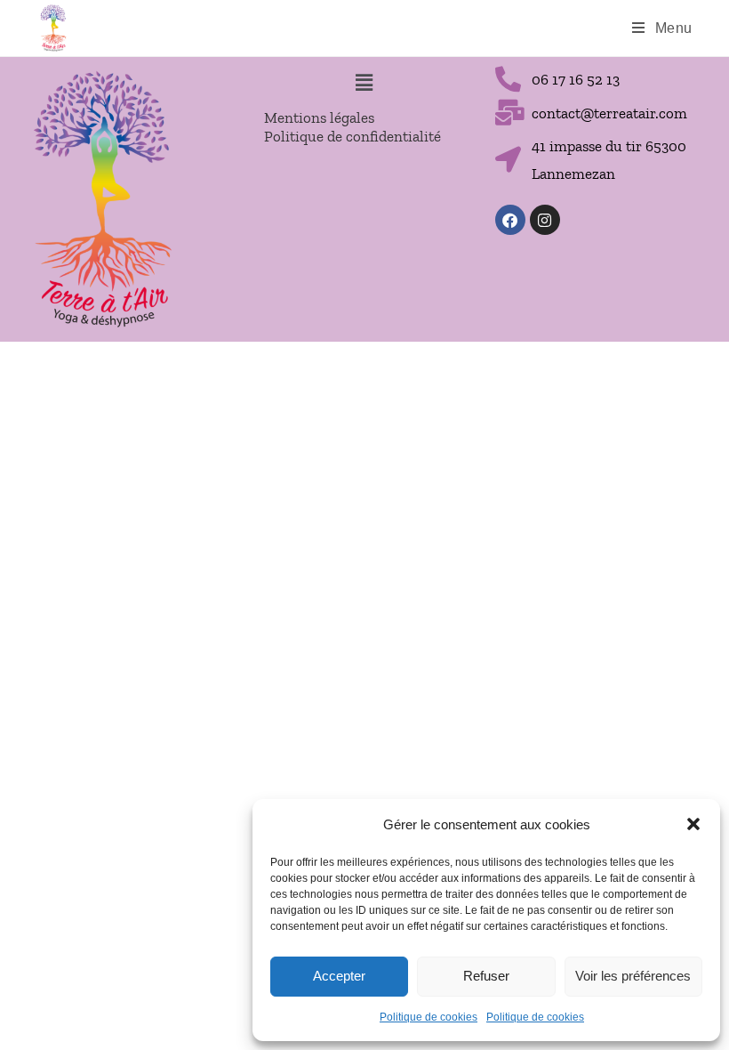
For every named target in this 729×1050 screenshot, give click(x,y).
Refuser (486, 975)
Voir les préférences (633, 975)
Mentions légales (319, 117)
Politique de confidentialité (352, 136)
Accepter (339, 975)
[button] (693, 824)
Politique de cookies (428, 1017)
